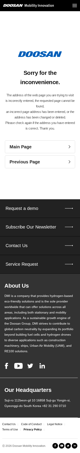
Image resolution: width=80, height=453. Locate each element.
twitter (30, 366)
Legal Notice (54, 424)
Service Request (22, 264)
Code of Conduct (31, 424)
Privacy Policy (33, 429)
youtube (18, 366)
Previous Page (25, 161)
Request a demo (22, 208)
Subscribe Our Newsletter (31, 227)
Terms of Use (10, 429)
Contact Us (17, 245)
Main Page (21, 146)
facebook (6, 366)
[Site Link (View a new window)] (55, 446)
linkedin (42, 366)
